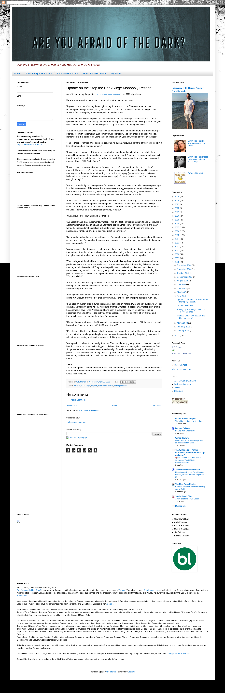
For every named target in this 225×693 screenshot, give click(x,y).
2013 (177, 243)
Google (122, 590)
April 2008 (182, 296)
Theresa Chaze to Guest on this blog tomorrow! (191, 317)
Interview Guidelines (67, 73)
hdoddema (111, 672)
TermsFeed (22, 596)
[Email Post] (116, 382)
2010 (177, 254)
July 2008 (181, 284)
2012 (177, 246)
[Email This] (121, 382)
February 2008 (184, 327)
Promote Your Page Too (181, 353)
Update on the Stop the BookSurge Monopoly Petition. (192, 300)
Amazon (77, 386)
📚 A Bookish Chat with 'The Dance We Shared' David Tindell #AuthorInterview (189, 460)
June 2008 (182, 288)
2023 (177, 204)
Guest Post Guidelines (94, 73)
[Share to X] (127, 382)
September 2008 (185, 277)
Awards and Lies (195, 173)
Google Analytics (150, 590)
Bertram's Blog (182, 428)
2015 (177, 235)
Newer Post (72, 405)
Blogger (131, 672)
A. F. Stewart (177, 347)
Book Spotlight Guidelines (39, 73)
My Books (116, 73)
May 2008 (181, 292)
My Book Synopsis (185, 306)
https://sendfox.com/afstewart (29, 144)
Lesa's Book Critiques (185, 418)
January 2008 (183, 330)
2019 (177, 220)
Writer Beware (182, 438)
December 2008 (184, 265)
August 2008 (183, 281)
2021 (177, 212)
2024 (177, 200)
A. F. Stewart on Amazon (185, 381)
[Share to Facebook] (131, 382)
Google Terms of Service (179, 654)
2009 (177, 258)
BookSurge (85, 386)
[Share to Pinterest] (134, 382)
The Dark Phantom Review (187, 470)
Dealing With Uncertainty (185, 431)
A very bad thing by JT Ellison (187, 499)
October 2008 (183, 273)
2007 (177, 335)
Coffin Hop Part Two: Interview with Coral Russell (197, 143)
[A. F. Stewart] (173, 350)
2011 (177, 250)
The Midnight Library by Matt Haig (188, 421)
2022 (177, 208)
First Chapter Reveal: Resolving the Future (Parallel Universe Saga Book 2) (189, 474)
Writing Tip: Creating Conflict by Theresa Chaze (191, 310)
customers (102, 386)
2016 (177, 231)
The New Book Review (185, 484)
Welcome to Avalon (182, 384)
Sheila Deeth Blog (183, 496)
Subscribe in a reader (76, 422)
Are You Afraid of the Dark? (29, 590)
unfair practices (120, 386)
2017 (177, 227)
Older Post (156, 405)
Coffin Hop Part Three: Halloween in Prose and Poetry (198, 159)
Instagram (178, 391)
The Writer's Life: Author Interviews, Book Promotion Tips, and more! (190, 452)
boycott (94, 386)
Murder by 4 (180, 506)
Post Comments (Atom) (89, 410)
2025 (177, 197)
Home (17, 73)
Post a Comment (77, 400)
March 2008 (182, 323)
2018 (177, 223)
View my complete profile (183, 369)
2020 (177, 216)
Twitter (177, 387)
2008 (177, 262)
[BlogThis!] (124, 382)
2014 (177, 239)
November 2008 (184, 269)
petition (110, 386)
